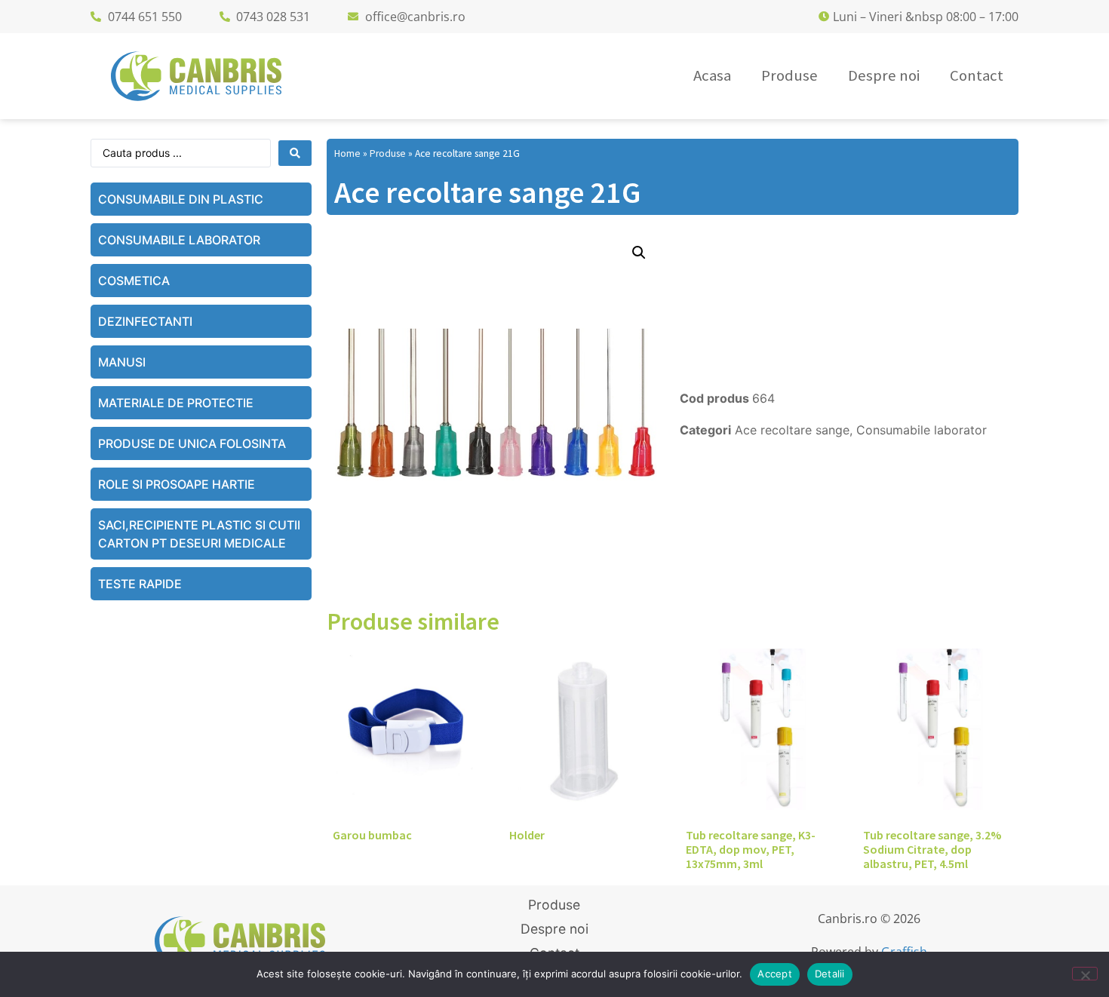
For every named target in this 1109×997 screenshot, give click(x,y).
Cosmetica (134, 280)
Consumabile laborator (179, 239)
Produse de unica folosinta (192, 443)
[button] (639, 252)
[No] (1085, 973)
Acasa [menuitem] (712, 75)
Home (347, 153)
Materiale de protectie (175, 402)
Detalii (830, 974)
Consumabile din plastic (180, 199)
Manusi (122, 362)
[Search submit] (295, 153)
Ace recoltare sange (792, 429)
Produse (388, 153)
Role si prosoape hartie (176, 484)
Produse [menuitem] (789, 75)
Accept (774, 974)
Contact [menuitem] (976, 75)
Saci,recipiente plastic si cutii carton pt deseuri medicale (199, 534)
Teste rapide (140, 583)
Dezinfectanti (145, 321)
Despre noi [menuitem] (884, 75)
